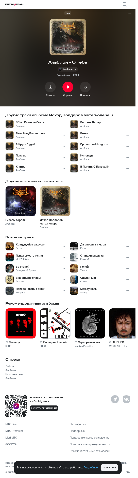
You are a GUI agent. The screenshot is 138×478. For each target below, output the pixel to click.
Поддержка (77, 431)
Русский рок (63, 75)
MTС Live (11, 424)
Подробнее (90, 468)
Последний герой (55, 342)
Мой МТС (11, 438)
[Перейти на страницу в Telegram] (115, 399)
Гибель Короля (15, 220)
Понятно (109, 467)
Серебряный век (89, 342)
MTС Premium (14, 431)
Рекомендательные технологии (90, 451)
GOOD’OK (11, 444)
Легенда (14, 342)
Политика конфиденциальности (90, 444)
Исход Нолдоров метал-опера (51, 221)
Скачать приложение (44, 408)
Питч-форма (78, 424)
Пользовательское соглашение (89, 438)
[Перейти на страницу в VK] (126, 399)
